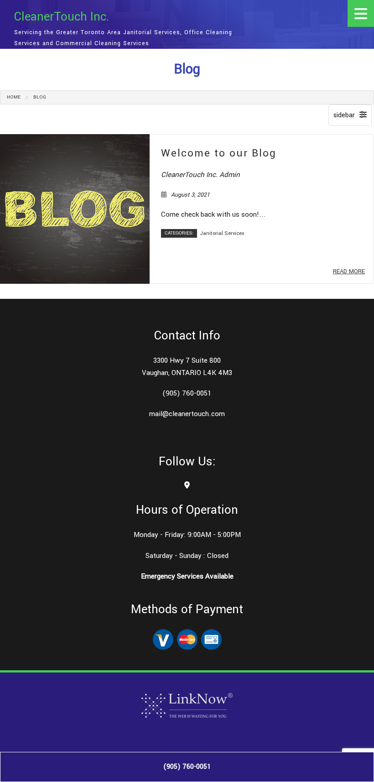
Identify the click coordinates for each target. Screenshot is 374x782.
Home (14, 97)
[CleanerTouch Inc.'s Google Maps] (187, 485)
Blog (39, 97)
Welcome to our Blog (218, 153)
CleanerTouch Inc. (61, 16)
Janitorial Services (222, 233)
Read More (349, 271)
